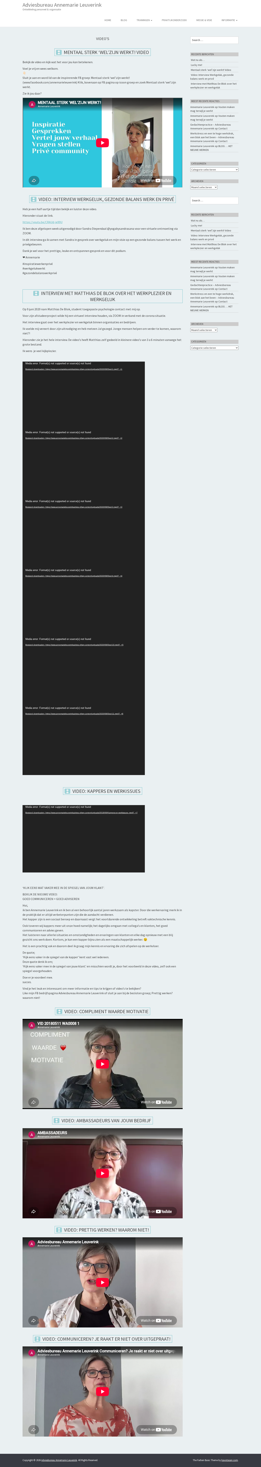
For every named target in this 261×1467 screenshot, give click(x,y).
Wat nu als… (198, 60)
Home (108, 20)
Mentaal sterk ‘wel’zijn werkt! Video (106, 52)
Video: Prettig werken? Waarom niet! (106, 1230)
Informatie (229, 20)
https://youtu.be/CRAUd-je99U (42, 222)
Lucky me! (196, 65)
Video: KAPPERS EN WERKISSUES (105, 791)
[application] (84, 396)
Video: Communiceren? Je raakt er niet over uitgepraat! (105, 1339)
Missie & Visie (204, 20)
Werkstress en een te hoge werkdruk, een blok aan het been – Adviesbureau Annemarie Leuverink (212, 137)
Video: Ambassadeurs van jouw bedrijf (106, 1120)
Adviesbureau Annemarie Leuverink (62, 6)
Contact (222, 128)
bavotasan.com (229, 1460)
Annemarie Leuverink (202, 107)
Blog (124, 20)
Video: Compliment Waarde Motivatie (105, 1011)
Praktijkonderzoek (174, 20)
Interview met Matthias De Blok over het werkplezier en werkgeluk (106, 296)
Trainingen (143, 20)
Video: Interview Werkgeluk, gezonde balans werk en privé (106, 199)
